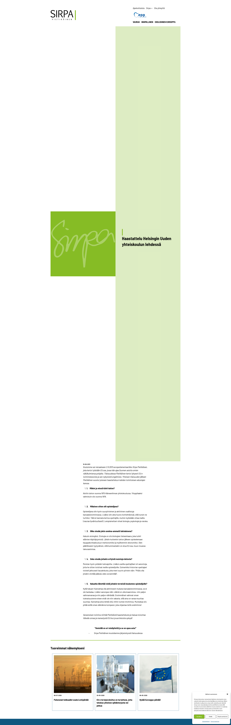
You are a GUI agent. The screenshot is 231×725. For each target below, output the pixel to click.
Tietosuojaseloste (215, 721)
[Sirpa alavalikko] (151, 8)
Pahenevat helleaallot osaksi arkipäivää (71, 699)
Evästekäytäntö (206, 721)
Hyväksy (199, 716)
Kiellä (210, 716)
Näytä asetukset (222, 716)
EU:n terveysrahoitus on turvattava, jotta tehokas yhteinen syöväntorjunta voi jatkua (114, 702)
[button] (227, 694)
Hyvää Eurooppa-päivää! (150, 699)
